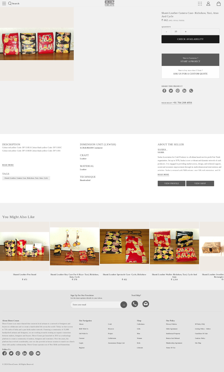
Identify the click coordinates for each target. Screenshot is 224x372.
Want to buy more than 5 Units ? (190, 72)
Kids (138, 343)
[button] (220, 251)
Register (82, 348)
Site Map (198, 343)
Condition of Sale (201, 333)
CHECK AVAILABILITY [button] (190, 39)
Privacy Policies (171, 324)
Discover (111, 329)
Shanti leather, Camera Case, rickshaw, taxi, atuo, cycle (26, 178)
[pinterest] (177, 90)
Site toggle (4, 3)
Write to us (146, 303)
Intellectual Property (173, 333)
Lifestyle (140, 348)
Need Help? (177, 102)
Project (110, 333)
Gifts (138, 329)
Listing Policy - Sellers (203, 329)
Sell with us (83, 333)
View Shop (200, 183)
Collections (140, 324)
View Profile (171, 183)
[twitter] (171, 90)
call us (135, 303)
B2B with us (83, 329)
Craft (110, 324)
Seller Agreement (172, 329)
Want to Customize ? (190, 60)
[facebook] (164, 90)
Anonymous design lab (116, 343)
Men (138, 333)
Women (139, 338)
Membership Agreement (174, 343)
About (81, 324)
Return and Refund (173, 338)
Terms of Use (170, 348)
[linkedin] (184, 90)
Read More (8, 165)
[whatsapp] (191, 90)
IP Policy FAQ (200, 324)
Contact (81, 338)
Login (81, 343)
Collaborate (112, 338)
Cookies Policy (200, 338)
